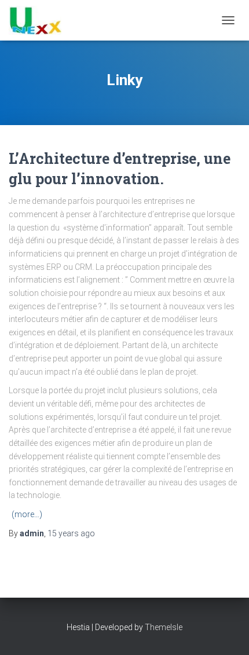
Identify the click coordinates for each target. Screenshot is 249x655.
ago (71, 533)
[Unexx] (39, 20)
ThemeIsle (163, 627)
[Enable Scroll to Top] (226, 631)
